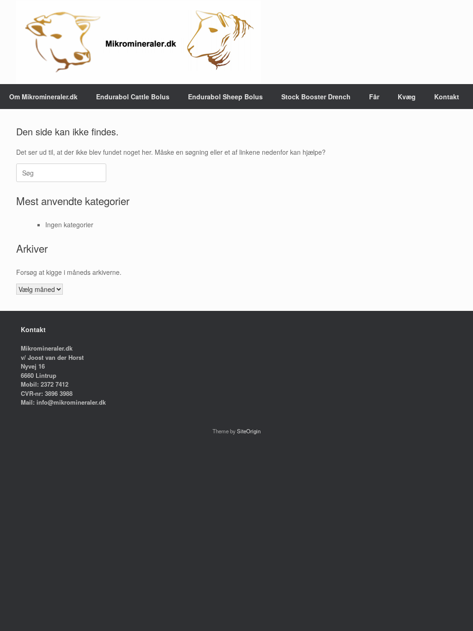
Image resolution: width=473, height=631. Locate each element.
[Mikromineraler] (138, 42)
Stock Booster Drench (316, 96)
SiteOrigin (249, 431)
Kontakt (446, 96)
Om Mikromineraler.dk (43, 96)
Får (374, 96)
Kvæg (407, 96)
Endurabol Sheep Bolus (225, 96)
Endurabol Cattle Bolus (133, 96)
